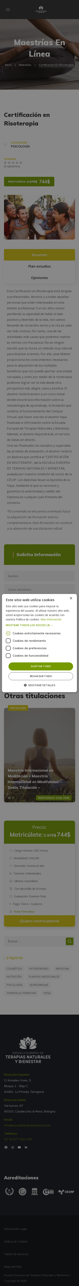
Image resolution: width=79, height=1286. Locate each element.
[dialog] (39, 643)
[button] (39, 625)
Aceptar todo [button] (41, 666)
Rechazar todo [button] (41, 676)
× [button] (70, 598)
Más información (51, 619)
